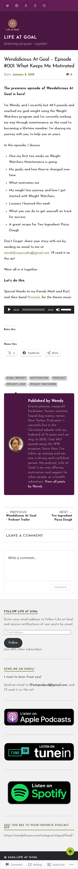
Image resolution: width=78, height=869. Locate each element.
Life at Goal (20, 37)
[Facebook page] (26, 5)
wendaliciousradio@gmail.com (26, 253)
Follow (13, 642)
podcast (59, 378)
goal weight (16, 378)
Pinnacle (33, 297)
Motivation (39, 378)
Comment (60, 587)
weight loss (16, 384)
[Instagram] (16, 5)
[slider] (66, 309)
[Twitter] (7, 5)
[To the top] (70, 851)
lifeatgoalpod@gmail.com (48, 685)
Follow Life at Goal (21, 611)
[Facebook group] (35, 5)
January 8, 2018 (23, 74)
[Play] (9, 310)
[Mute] (58, 310)
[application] (39, 310)
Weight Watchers (43, 384)
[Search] (44, 5)
